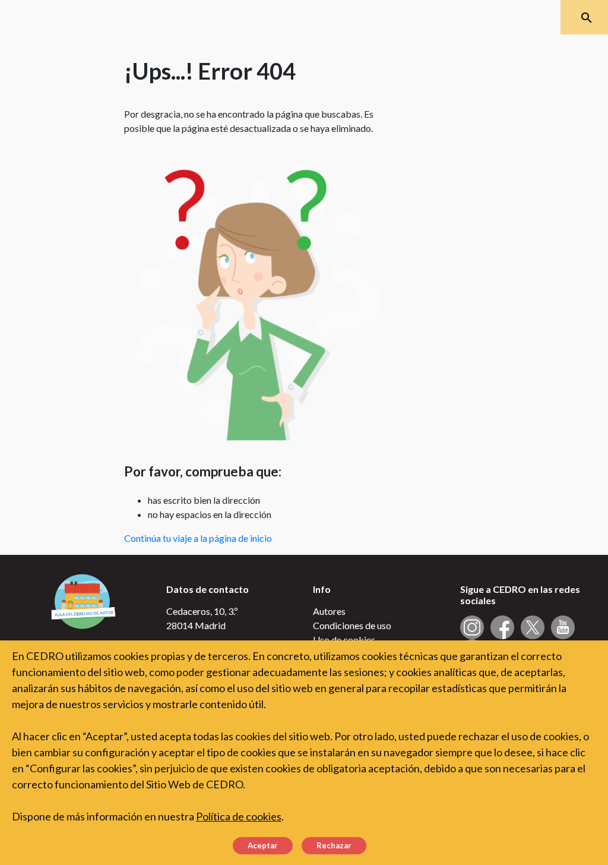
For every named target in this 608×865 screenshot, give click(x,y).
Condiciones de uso (352, 625)
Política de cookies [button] (238, 816)
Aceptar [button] (263, 845)
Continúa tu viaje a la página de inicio (198, 538)
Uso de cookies (344, 639)
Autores (329, 611)
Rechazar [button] (334, 845)
